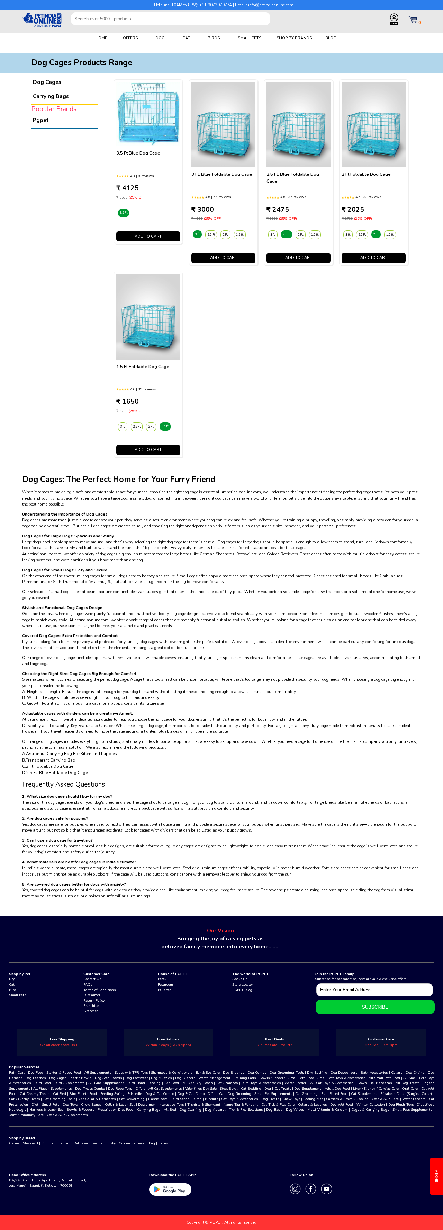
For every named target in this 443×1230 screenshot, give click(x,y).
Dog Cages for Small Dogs (47, 570)
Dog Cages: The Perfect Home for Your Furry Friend (118, 479)
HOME (101, 38)
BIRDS (214, 38)
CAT (186, 38)
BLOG (330, 38)
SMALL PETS (249, 38)
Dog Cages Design (84, 607)
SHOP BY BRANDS (294, 38)
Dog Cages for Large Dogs (47, 536)
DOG (160, 38)
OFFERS (130, 38)
